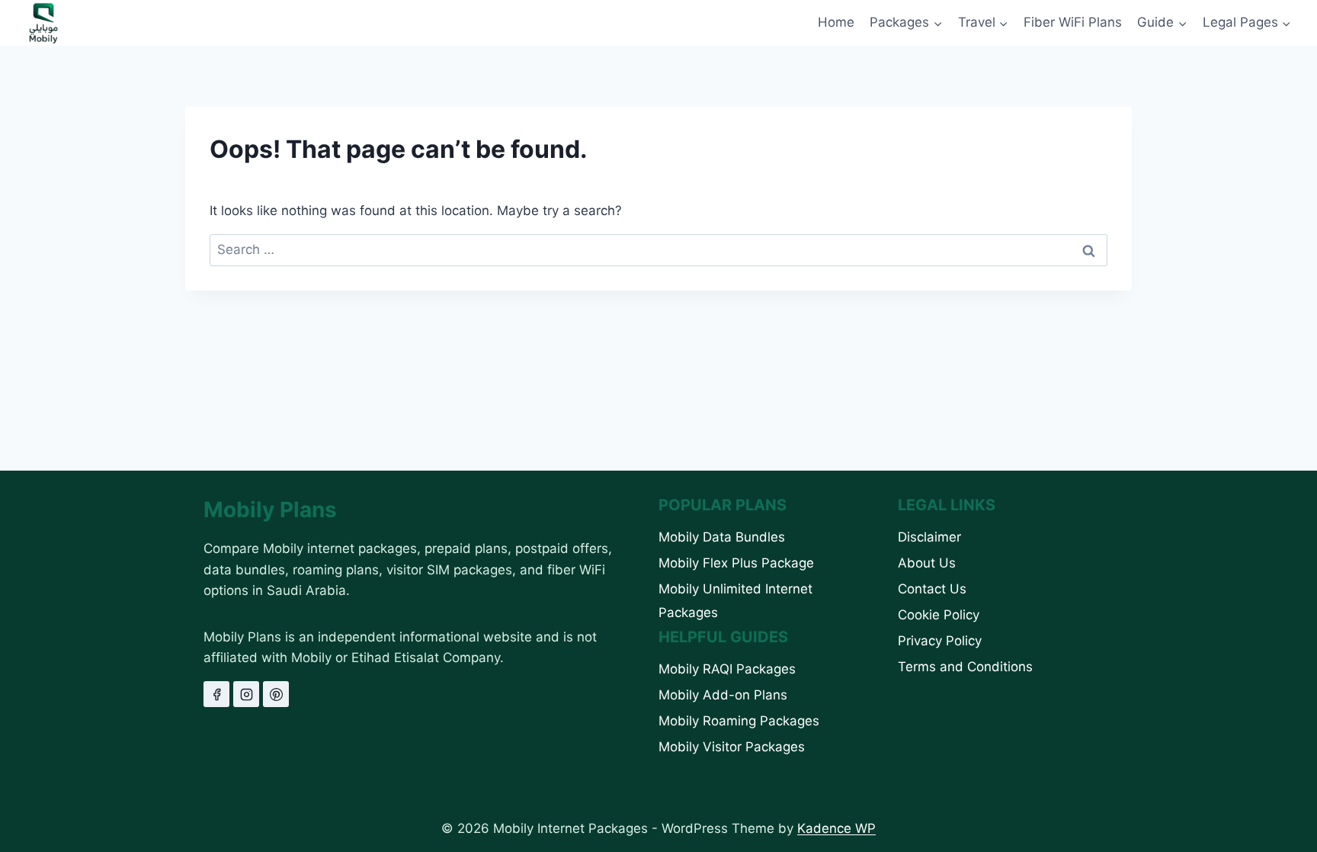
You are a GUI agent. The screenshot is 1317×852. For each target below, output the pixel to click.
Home (836, 22)
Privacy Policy (940, 640)
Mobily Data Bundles (721, 537)
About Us (927, 563)
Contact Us (932, 588)
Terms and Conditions (965, 666)
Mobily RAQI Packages (727, 669)
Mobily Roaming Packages (738, 720)
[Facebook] (216, 694)
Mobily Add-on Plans (722, 694)
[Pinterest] (276, 694)
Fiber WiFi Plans (1073, 22)
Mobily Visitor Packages (731, 746)
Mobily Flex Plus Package (736, 563)
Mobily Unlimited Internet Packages (735, 600)
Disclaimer (929, 537)
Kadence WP (836, 828)
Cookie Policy (938, 614)
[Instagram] (246, 694)
